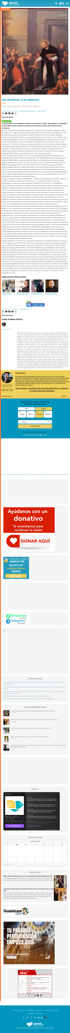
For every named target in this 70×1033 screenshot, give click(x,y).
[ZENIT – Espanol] (19, 3)
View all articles (7, 329)
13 (35, 854)
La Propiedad (30, 1010)
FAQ (23, 1010)
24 (8, 861)
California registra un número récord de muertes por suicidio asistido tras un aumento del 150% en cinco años (33, 687)
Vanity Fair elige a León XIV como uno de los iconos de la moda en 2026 (29, 736)
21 (44, 857)
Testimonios (5, 9)
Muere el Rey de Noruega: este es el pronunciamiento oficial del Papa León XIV (24, 696)
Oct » (8, 864)
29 (53, 861)
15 (53, 854)
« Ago (4, 864)
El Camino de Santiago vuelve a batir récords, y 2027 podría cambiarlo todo (30, 728)
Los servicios (39, 1010)
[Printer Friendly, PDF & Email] (6, 121)
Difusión (46, 1010)
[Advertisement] (35, 460)
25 (17, 861)
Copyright (30, 1013)
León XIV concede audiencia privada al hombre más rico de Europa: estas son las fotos (26, 698)
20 (35, 857)
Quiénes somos (16, 1010)
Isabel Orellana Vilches (28, 111)
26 (26, 861)
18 (17, 857)
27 (35, 861)
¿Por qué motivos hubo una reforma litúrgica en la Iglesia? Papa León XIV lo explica (32, 711)
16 (62, 854)
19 (26, 857)
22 (53, 857)
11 (17, 854)
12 (26, 854)
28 (44, 861)
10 (8, 854)
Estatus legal (54, 1010)
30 (62, 861)
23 (62, 857)
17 (8, 857)
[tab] (26, 972)
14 (44, 854)
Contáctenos (38, 1013)
